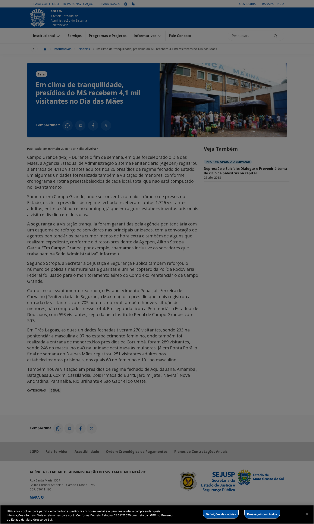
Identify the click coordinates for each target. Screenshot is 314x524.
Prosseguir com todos (262, 514)
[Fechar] (307, 514)
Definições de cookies (221, 514)
